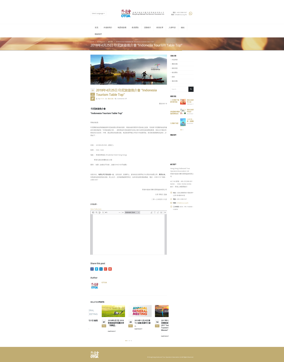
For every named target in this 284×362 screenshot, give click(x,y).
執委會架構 (122, 27)
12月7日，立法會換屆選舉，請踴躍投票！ (185, 120)
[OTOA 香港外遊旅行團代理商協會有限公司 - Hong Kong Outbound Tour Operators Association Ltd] (142, 13)
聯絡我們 (98, 34)
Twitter (96, 269)
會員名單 (159, 27)
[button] (126, 341)
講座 (173, 77)
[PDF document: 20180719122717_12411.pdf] (128, 232)
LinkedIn (101, 269)
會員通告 (135, 27)
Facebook (92, 269)
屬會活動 (110, 99)
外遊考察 (175, 60)
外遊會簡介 (108, 27)
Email (110, 269)
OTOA (102, 99)
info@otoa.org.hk (182, 203)
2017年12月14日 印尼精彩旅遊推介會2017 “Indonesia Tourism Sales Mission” (157, 325)
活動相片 (147, 27)
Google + (105, 269)
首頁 (96, 27)
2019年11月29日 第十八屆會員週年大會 (131, 321)
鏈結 (182, 27)
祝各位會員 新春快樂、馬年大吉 (185, 101)
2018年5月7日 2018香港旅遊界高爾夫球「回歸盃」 (105, 323)
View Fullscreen (95, 209)
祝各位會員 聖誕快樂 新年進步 (184, 110)
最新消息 (175, 68)
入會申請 (172, 27)
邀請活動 (175, 81)
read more (100, 331)
